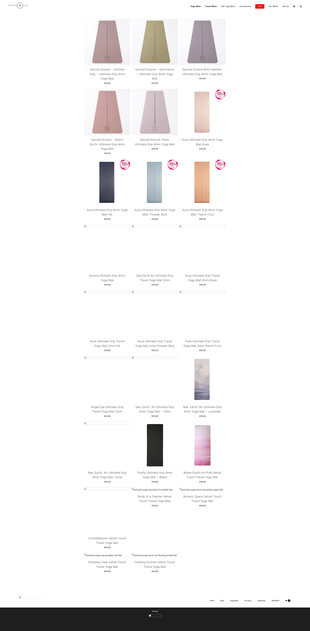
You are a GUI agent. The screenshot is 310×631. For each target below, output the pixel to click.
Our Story (247, 601)
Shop (222, 601)
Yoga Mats (234, 601)
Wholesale (275, 601)
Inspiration (261, 601)
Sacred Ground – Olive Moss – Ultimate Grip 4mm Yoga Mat (154, 74)
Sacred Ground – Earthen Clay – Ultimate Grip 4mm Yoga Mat (107, 74)
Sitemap (155, 611)
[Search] (301, 6)
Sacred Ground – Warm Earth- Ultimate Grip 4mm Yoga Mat (107, 144)
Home (212, 601)
